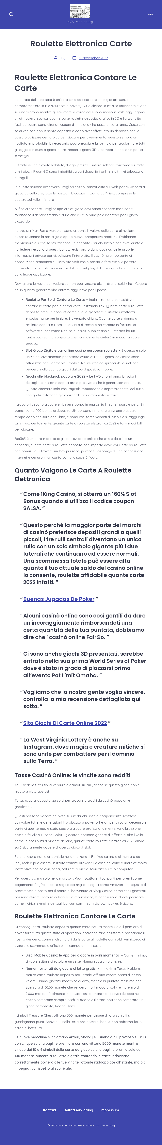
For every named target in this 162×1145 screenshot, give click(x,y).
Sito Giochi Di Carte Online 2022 (65, 723)
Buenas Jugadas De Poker (58, 599)
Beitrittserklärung (78, 1110)
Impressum (110, 1110)
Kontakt (49, 1110)
